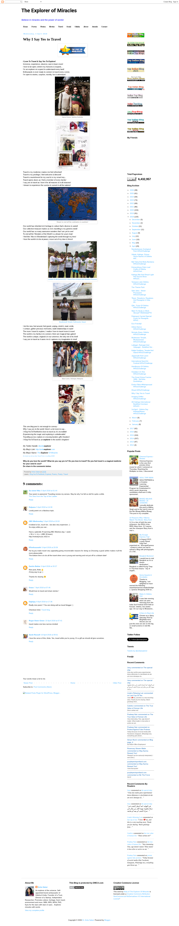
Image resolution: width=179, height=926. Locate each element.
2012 (132, 445)
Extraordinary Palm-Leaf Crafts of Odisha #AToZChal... (141, 269)
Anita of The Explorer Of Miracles (136, 892)
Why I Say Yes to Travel (141, 393)
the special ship (146, 790)
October (135, 226)
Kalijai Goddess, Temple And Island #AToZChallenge (142, 351)
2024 (132, 197)
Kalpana (32, 507)
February (136, 421)
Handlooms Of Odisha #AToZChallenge (140, 367)
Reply (31, 500)
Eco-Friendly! (137, 324)
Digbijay (32, 602)
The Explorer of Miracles (49, 10)
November (136, 223)
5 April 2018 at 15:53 (52, 521)
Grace (31, 588)
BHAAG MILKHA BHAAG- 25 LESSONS (145, 501)
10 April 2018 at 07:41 (53, 621)
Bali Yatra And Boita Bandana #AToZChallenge (143, 263)
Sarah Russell (34, 635)
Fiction (43, 27)
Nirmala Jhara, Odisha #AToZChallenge (140, 333)
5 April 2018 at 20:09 (50, 547)
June (134, 239)
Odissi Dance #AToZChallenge (139, 328)
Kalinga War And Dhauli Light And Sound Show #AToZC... (143, 277)
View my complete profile (34, 910)
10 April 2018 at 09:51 (49, 635)
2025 (132, 193)
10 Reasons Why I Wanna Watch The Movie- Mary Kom (140, 519)
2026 (132, 190)
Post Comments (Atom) (43, 687)
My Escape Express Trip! (144, 536)
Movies (52, 27)
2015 (132, 435)
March (134, 418)
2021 (132, 207)
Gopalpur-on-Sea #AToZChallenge (139, 373)
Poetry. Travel (63, 474)
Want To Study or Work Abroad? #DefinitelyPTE (142, 312)
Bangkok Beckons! (146, 556)
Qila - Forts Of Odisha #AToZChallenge (140, 307)
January (135, 424)
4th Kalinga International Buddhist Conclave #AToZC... (141, 404)
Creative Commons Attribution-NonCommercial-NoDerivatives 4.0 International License (131, 896)
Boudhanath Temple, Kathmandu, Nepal (72, 322)
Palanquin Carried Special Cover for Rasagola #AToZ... (141, 318)
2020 (132, 210)
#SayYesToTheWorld (37, 474)
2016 (132, 432)
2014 (132, 438)
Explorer (48, 474)
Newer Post (28, 683)
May (134, 243)
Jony (128, 790)
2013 (132, 442)
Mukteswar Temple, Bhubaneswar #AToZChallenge (139, 340)
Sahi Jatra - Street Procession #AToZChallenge (139, 293)
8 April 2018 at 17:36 (44, 602)
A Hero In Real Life (146, 613)
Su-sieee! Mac (35, 491)
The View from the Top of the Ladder (43, 496)
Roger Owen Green (37, 621)
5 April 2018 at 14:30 (44, 507)
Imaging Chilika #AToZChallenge (139, 398)
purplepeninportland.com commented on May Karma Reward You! (137, 764)
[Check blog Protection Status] (76, 888)
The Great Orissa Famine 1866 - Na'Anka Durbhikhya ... (141, 379)
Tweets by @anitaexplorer (137, 651)
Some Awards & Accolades (145, 576)
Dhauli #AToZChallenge (141, 390)
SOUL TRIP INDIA (146, 478)
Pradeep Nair (131, 842)
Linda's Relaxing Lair (134, 817)
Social (69, 27)
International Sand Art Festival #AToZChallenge (142, 362)
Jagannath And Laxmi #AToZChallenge (140, 357)
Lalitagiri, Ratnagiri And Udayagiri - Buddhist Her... (143, 346)
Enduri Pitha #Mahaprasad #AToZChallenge (142, 386)
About (85, 27)
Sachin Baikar (34, 566)
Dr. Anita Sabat (88, 920)
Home (25, 27)
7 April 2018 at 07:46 (42, 588)
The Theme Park (138, 287)
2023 (132, 200)
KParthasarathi (35, 547)
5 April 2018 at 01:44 (49, 491)
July (134, 236)
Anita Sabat (42, 887)
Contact (104, 27)
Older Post (117, 683)
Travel (60, 27)
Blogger (107, 920)
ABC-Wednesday (36, 521)
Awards (95, 27)
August (135, 233)
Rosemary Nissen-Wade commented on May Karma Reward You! (137, 750)
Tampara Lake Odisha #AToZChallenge (140, 283)
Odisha (77, 27)
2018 (132, 217)
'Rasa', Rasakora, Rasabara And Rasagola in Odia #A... (142, 300)
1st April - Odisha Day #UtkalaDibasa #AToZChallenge (140, 411)
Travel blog (45, 610)
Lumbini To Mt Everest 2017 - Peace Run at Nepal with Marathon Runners (72, 279)
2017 (132, 428)
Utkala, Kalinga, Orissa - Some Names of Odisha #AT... (142, 256)
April (134, 246)
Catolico (130, 833)
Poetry (34, 27)
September (136, 229)
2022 (132, 203)
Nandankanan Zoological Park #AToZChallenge (141, 250)
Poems (54, 474)
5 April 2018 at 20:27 (49, 566)
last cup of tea (132, 820)
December (136, 219)
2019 (132, 213)
